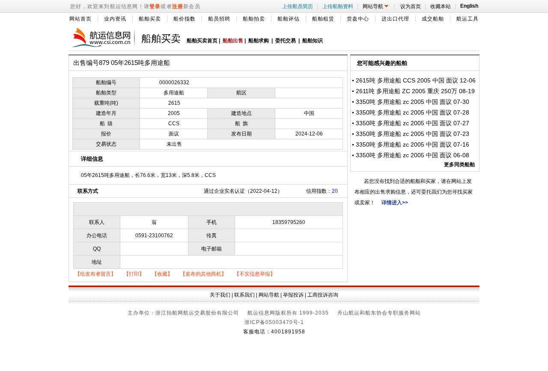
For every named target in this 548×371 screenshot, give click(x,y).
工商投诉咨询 (322, 295)
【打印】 (134, 274)
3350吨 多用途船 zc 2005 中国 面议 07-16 (412, 144)
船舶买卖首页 (202, 41)
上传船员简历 (298, 6)
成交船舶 (433, 19)
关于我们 (220, 295)
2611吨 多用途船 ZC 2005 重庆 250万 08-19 (415, 91)
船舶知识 (312, 41)
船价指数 (184, 19)
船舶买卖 (150, 19)
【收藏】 (162, 274)
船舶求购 (258, 41)
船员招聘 (219, 19)
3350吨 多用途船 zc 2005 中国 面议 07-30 (412, 101)
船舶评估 (288, 19)
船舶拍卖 (254, 19)
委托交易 (285, 41)
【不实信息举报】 (254, 274)
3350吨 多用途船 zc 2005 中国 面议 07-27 (412, 123)
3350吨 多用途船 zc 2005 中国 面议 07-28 (412, 112)
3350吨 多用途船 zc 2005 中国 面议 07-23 (412, 133)
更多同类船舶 (459, 165)
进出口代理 (395, 19)
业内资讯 (115, 19)
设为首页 (410, 6)
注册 (177, 6)
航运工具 (467, 19)
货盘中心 (358, 19)
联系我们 (244, 295)
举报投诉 (293, 295)
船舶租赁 (323, 19)
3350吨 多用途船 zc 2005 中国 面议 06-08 (412, 155)
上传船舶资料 (339, 6)
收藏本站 (441, 6)
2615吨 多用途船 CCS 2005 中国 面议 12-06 (416, 80)
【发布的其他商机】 (203, 274)
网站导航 (377, 6)
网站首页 (80, 19)
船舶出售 (233, 41)
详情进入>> (394, 203)
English (468, 6)
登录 (155, 6)
